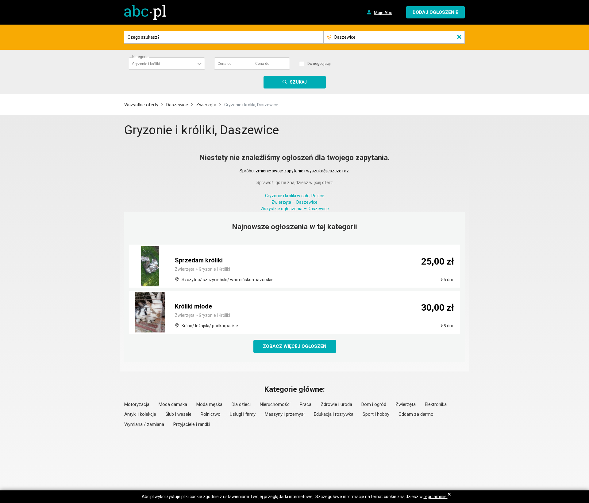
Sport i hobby (376, 414)
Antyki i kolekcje (140, 414)
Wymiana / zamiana (144, 424)
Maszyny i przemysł (285, 414)
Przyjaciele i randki (191, 424)
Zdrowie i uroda (336, 404)
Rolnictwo (211, 414)
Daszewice (177, 105)
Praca (305, 404)
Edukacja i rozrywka (333, 414)
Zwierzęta (206, 105)
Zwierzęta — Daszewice (294, 202)
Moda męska (209, 404)
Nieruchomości (275, 404)
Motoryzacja (136, 404)
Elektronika (436, 404)
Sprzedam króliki (199, 260)
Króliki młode (193, 306)
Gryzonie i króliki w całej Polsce (294, 195)
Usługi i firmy (243, 414)
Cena (225, 63)
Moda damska (173, 404)
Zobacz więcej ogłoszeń (294, 346)
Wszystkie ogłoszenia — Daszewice (294, 208)
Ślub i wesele (178, 414)
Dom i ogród (373, 404)
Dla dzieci (241, 404)
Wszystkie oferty (141, 105)
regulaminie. (436, 496)
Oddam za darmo (415, 414)
